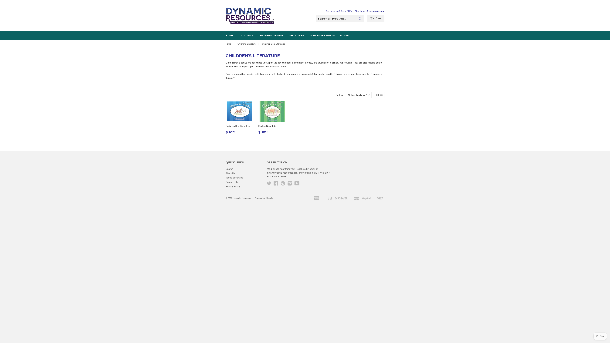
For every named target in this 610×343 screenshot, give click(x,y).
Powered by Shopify (263, 197)
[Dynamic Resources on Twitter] (269, 184)
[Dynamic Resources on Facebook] (276, 184)
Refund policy (233, 182)
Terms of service (234, 177)
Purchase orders (322, 35)
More (344, 35)
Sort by (339, 95)
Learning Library (271, 35)
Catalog (245, 35)
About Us (230, 173)
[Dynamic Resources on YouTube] (297, 184)
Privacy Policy (233, 186)
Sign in (358, 11)
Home (229, 35)
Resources (296, 35)
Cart (378, 18)
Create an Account (375, 11)
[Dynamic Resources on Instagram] (290, 184)
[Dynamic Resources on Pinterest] (283, 184)
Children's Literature (246, 43)
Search (229, 168)
